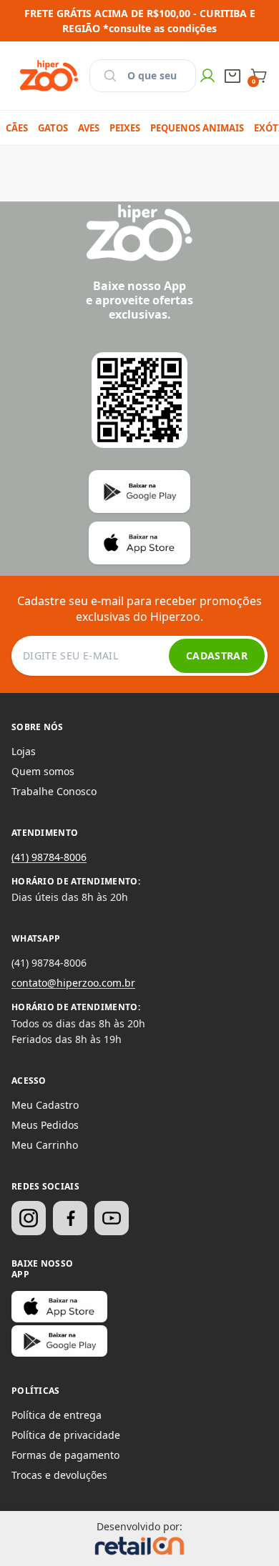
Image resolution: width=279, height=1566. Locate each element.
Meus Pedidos (45, 1125)
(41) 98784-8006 (49, 857)
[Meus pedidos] (232, 76)
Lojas (23, 751)
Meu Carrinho (44, 1145)
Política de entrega (56, 1415)
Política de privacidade (65, 1435)
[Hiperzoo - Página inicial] (49, 75)
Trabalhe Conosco (54, 791)
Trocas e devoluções (59, 1475)
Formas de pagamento (65, 1455)
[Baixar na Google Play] (59, 1341)
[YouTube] (111, 1218)
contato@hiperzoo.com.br (73, 982)
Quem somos (42, 771)
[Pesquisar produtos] (110, 75)
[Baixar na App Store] (59, 1306)
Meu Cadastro (45, 1105)
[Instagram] (28, 1218)
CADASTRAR (217, 655)
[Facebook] (70, 1218)
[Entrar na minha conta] (207, 75)
